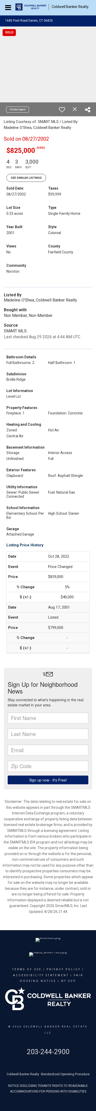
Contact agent (17, 109)
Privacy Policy (64, 969)
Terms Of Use (27, 969)
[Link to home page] (32, 7)
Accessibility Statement (41, 975)
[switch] (62, 109)
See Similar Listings (26, 178)
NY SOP (68, 981)
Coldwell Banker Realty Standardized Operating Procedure (48, 1074)
